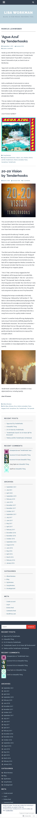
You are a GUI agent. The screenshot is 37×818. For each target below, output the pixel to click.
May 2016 (9, 551)
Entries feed (10, 607)
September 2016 (11, 542)
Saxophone (4, 162)
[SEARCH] (33, 2)
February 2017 (10, 529)
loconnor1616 (20, 46)
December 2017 (11, 505)
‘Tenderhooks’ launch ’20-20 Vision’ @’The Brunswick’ (19, 645)
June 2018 (9, 502)
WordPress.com (11, 614)
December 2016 (11, 532)
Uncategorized (10, 588)
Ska (18, 408)
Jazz (22, 157)
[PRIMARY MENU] (4, 2)
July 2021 (9, 490)
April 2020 (9, 493)
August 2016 (10, 545)
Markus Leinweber (19, 159)
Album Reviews (7, 404)
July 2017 (9, 517)
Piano (26, 159)
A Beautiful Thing (11, 426)
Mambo (26, 157)
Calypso (18, 157)
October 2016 (10, 538)
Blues (7, 406)
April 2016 (9, 554)
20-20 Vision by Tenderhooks (15, 429)
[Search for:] (13, 627)
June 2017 (9, 520)
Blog (7, 579)
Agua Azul (6, 157)
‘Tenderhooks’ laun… (26, 450)
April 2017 (9, 526)
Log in (8, 604)
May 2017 (9, 523)
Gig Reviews (10, 582)
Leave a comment (8, 48)
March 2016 (9, 557)
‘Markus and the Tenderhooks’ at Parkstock (19, 438)
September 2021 (11, 487)
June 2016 (9, 548)
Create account (10, 601)
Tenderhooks (12, 162)
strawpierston (14, 450)
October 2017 (10, 511)
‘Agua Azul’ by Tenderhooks (14, 423)
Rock (7, 408)
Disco (15, 406)
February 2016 (10, 560)
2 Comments (26, 180)
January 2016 (10, 563)
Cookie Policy (9, 810)
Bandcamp (12, 157)
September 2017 (11, 514)
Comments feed (11, 610)
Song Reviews (7, 155)
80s (4, 406)
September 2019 (11, 496)
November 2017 (11, 508)
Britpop (11, 406)
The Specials (30, 408)
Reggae (3, 408)
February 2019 (10, 499)
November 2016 (11, 535)
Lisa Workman (18, 13)
